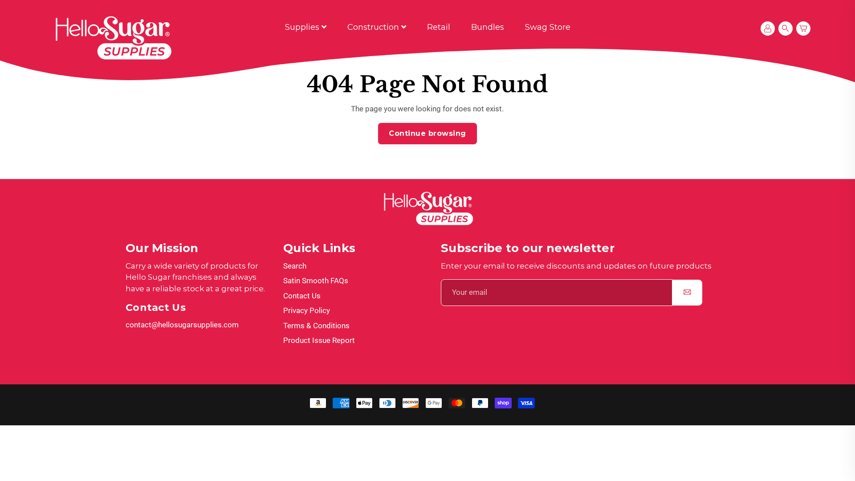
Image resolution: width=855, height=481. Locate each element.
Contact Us (302, 295)
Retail (438, 27)
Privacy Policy (306, 310)
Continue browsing (427, 133)
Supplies (303, 27)
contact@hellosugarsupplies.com (182, 324)
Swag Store (547, 27)
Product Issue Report (319, 340)
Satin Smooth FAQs (315, 280)
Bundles (487, 27)
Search (294, 265)
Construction (374, 27)
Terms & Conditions (316, 325)
